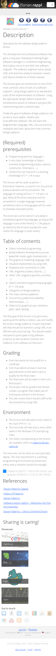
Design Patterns (11, 498)
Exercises (42, 24)
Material (35, 24)
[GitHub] (11, 613)
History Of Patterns (13, 493)
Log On (22, 629)
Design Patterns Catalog (15, 489)
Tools (30, 649)
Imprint (37, 649)
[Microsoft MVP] (3, 620)
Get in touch (20, 649)
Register (33, 629)
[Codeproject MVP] (49, 613)
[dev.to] (34, 613)
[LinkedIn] (19, 613)
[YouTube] (11, 620)
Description (21, 24)
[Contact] (26, 620)
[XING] (26, 613)
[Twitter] (3, 613)
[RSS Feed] (19, 620)
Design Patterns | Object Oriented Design (25, 511)
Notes (28, 24)
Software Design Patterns (15, 28)
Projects (49, 24)
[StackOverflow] (42, 613)
